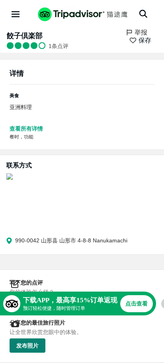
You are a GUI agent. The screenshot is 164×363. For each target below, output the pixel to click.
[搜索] (143, 13)
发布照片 (27, 345)
